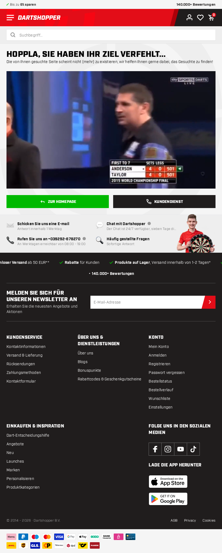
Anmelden (157, 355)
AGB (174, 520)
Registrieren (159, 364)
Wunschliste (159, 398)
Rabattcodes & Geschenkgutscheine (110, 379)
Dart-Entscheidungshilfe (27, 435)
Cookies (209, 520)
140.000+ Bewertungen (196, 4)
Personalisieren (20, 478)
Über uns (85, 353)
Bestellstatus (160, 381)
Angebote (15, 444)
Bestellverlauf (161, 390)
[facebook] (155, 449)
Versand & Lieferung (24, 355)
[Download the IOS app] (168, 481)
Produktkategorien (23, 487)
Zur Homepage (62, 201)
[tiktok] (193, 449)
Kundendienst (168, 201)
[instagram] (167, 449)
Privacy (190, 520)
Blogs (82, 362)
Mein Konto (159, 346)
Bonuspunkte (89, 370)
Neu (10, 452)
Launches (15, 461)
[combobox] (114, 35)
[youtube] (180, 449)
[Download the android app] (168, 498)
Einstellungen (160, 407)
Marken (13, 470)
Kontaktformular (21, 381)
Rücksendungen (20, 364)
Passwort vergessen (167, 372)
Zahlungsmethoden (23, 372)
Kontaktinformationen (25, 346)
